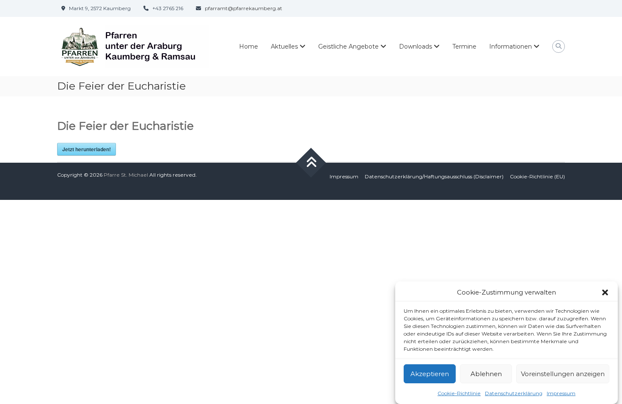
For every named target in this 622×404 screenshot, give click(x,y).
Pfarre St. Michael (126, 175)
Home (248, 46)
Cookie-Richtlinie (459, 393)
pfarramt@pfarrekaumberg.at (243, 8)
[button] (605, 292)
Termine (464, 46)
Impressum (561, 393)
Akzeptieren (429, 374)
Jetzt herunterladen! (86, 149)
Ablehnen (486, 374)
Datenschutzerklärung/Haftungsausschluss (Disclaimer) (434, 176)
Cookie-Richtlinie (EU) (537, 176)
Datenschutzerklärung (513, 393)
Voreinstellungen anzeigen (563, 374)
